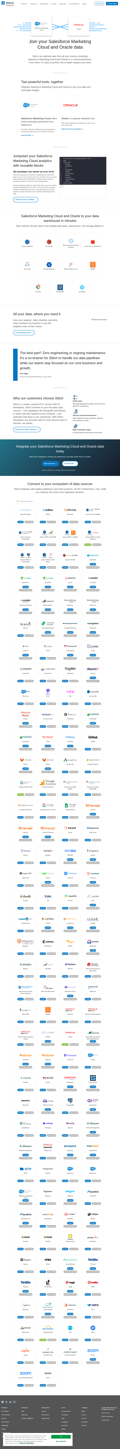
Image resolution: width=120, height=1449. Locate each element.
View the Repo (26, 135)
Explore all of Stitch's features (25, 429)
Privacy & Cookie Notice (27, 1443)
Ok (61, 1436)
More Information (61, 1441)
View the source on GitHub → (25, 199)
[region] (38, 1439)
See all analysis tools (23, 332)
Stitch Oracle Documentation (71, 129)
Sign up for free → (50, 463)
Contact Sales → (70, 463)
